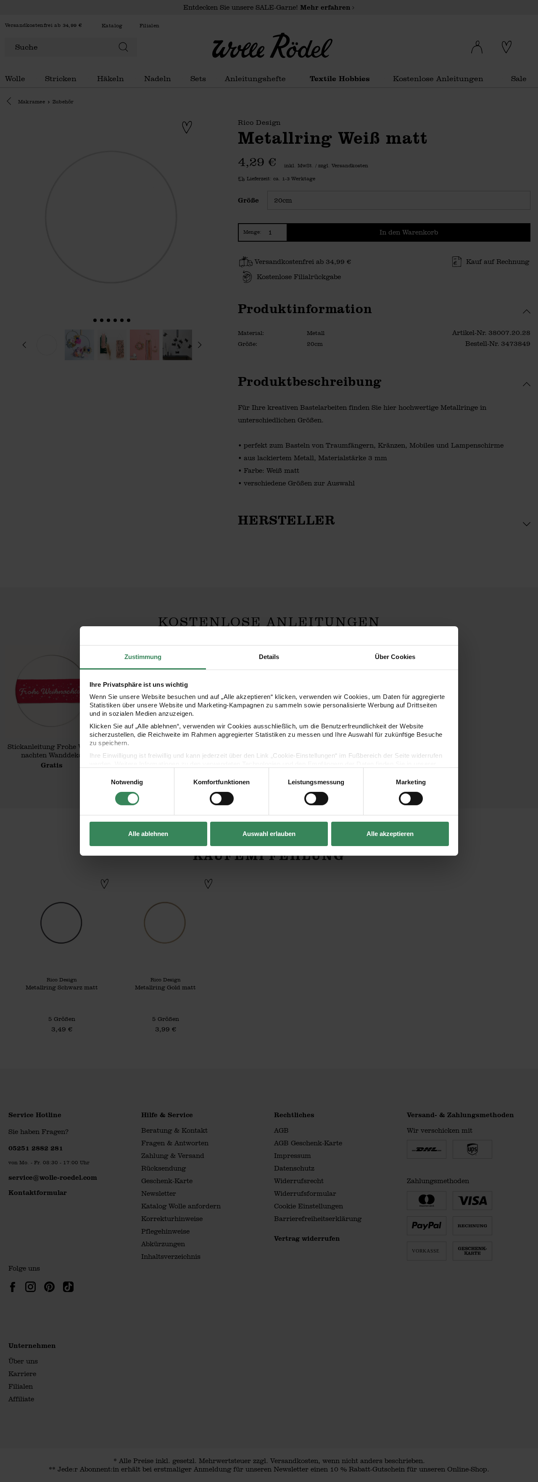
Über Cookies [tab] (395, 656)
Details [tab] (269, 656)
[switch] (222, 798)
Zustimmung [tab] (143, 656)
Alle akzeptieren (390, 833)
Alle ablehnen (148, 833)
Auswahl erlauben (269, 833)
